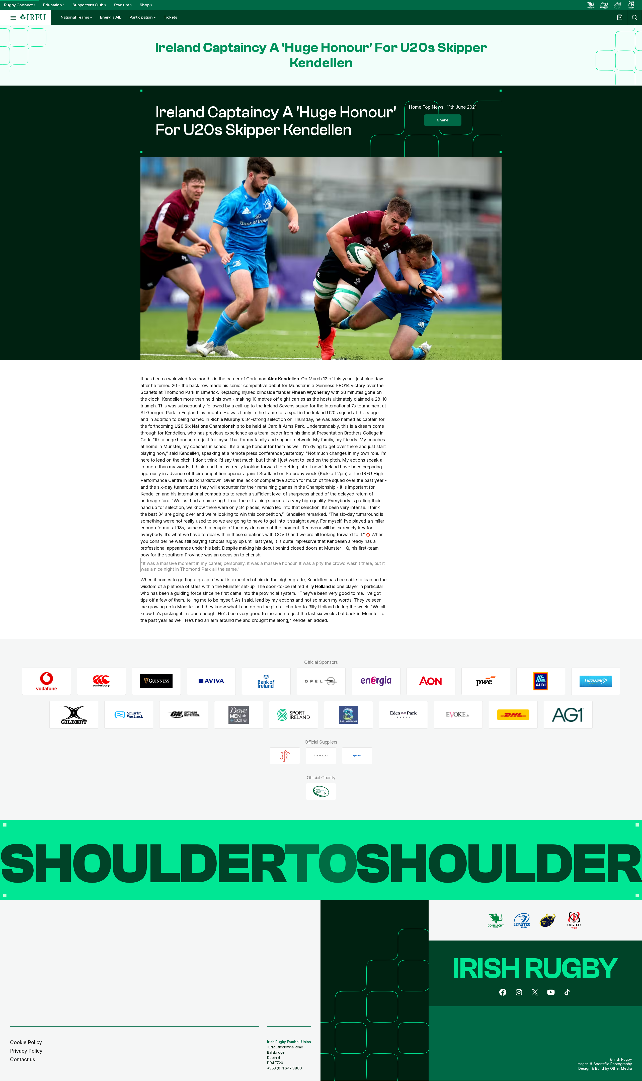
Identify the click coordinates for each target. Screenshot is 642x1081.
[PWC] (486, 681)
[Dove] (238, 715)
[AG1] (568, 715)
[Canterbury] (101, 681)
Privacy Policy (26, 1051)
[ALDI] (541, 681)
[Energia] (376, 681)
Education (52, 5)
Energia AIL (110, 17)
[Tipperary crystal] (321, 756)
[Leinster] (604, 5)
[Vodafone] (46, 681)
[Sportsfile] (357, 756)
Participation (141, 17)
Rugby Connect (18, 5)
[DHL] (513, 715)
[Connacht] (590, 5)
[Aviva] (211, 681)
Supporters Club (87, 5)
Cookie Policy (26, 1042)
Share (442, 120)
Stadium (121, 5)
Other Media (621, 1068)
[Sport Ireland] (293, 715)
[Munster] (617, 5)
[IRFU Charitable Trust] (321, 791)
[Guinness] (156, 681)
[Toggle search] (634, 17)
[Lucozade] (596, 681)
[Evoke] (458, 715)
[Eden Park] (403, 715)
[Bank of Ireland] (266, 681)
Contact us (22, 1059)
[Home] (33, 17)
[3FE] (285, 756)
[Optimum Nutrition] (184, 715)
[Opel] (321, 681)
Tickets (170, 17)
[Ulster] (631, 5)
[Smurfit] (129, 715)
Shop (144, 5)
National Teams (75, 17)
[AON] (431, 681)
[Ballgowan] (348, 715)
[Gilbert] (74, 715)
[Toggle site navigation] (10, 17)
